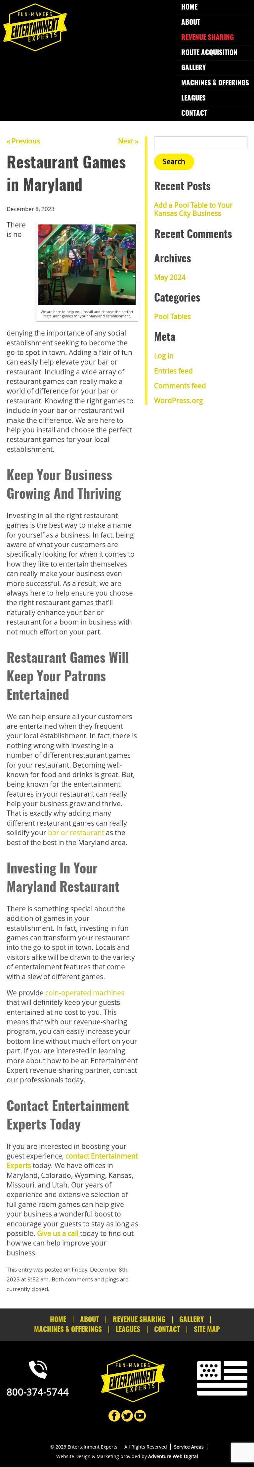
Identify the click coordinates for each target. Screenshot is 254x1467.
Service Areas (189, 1447)
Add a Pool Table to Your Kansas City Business (193, 209)
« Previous (23, 141)
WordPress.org (178, 400)
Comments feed (180, 385)
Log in (164, 355)
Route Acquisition (209, 52)
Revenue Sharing (207, 37)
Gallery (193, 68)
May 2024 (170, 277)
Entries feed (173, 370)
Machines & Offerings (215, 83)
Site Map (207, 1329)
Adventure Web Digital (173, 1456)
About (190, 22)
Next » (128, 141)
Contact (194, 113)
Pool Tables (172, 316)
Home (189, 7)
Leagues (193, 98)
